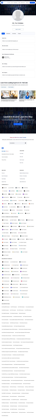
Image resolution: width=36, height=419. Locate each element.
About (3, 33)
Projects (19, 33)
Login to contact (18, 29)
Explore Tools (4, 181)
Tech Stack (14, 33)
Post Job (32, 2)
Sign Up (27, 2)
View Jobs (21, 156)
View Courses (3, 87)
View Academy (10, 87)
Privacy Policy (4, 159)
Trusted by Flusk (22, 178)
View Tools (21, 162)
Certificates (8, 33)
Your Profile (21, 153)
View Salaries (4, 178)
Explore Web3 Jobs (23, 181)
